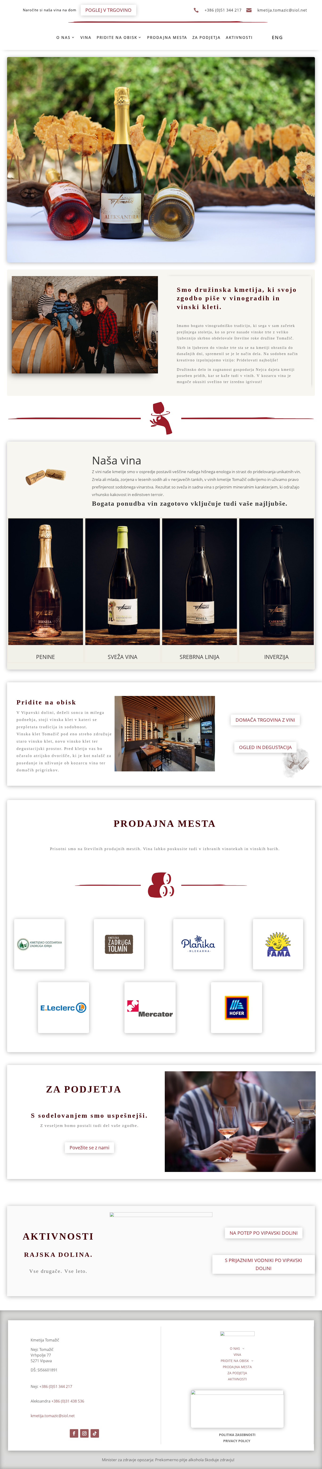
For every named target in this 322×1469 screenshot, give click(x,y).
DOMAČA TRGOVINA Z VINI (265, 720)
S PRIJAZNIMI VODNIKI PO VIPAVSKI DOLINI (263, 1264)
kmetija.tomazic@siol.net (282, 10)
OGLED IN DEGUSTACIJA (265, 747)
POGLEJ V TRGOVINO (108, 10)
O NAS (63, 37)
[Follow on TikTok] (95, 1433)
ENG (277, 37)
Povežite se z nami (89, 1147)
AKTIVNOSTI (239, 37)
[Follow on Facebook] (74, 1433)
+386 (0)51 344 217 (223, 10)
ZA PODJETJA (206, 37)
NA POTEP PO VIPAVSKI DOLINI (264, 1233)
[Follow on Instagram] (84, 1433)
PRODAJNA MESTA (167, 37)
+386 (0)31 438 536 (67, 1401)
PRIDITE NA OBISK (117, 37)
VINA (85, 37)
